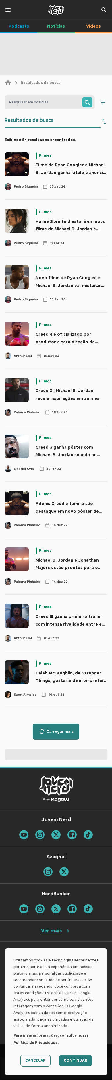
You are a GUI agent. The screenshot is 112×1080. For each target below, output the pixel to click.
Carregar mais (60, 732)
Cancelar (35, 1060)
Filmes (45, 155)
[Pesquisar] (87, 102)
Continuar (75, 1060)
